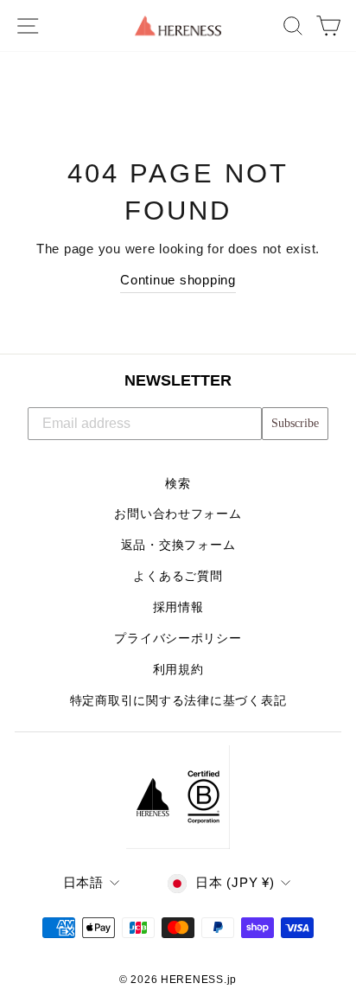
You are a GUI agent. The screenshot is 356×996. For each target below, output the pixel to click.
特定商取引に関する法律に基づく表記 (178, 700)
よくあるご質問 (177, 576)
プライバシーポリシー (177, 638)
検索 (177, 483)
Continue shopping (178, 280)
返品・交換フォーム (178, 545)
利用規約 (178, 669)
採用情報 (178, 607)
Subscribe (295, 423)
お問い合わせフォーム (177, 514)
